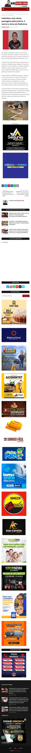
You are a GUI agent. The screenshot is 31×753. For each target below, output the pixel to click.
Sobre (15, 748)
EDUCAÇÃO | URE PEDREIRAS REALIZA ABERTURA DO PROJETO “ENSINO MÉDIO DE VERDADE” (19, 223)
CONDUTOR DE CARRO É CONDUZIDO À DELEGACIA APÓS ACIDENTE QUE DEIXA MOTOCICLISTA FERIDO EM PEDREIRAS (18, 231)
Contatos (21, 748)
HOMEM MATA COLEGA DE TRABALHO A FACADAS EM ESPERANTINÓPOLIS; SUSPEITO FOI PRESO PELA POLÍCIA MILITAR (19, 691)
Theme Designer (17, 750)
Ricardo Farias (5, 27)
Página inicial (4, 14)
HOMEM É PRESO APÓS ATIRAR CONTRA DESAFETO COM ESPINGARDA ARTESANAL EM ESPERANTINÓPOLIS (19, 215)
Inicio (10, 748)
